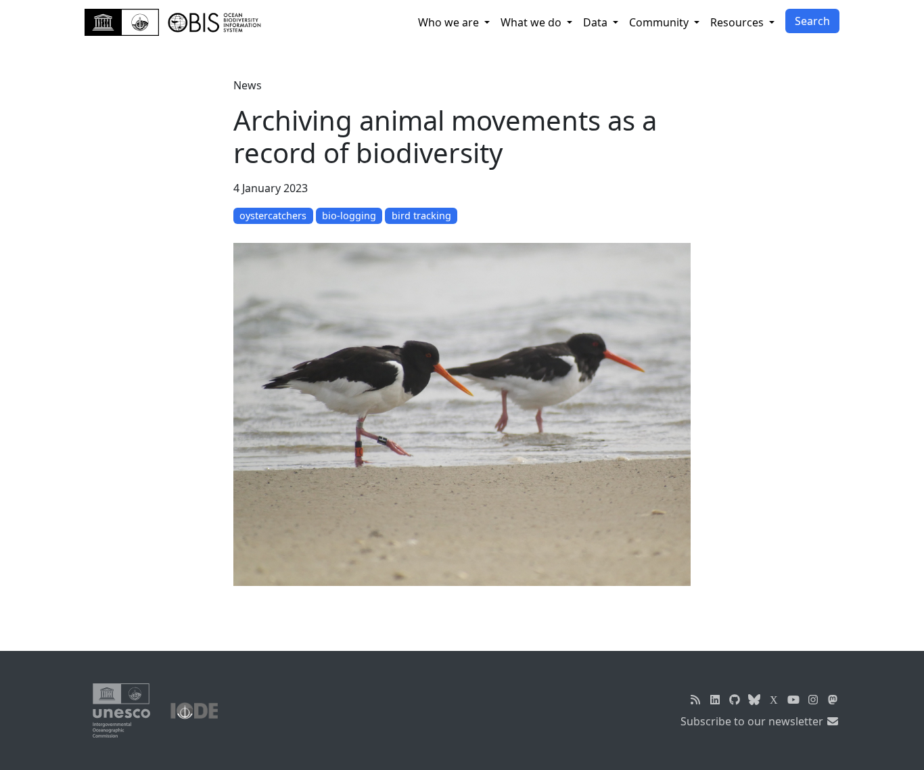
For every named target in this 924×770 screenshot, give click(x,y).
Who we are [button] (450, 22)
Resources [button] (738, 22)
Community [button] (660, 22)
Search (812, 21)
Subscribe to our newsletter (753, 721)
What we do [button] (532, 22)
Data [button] (596, 22)
